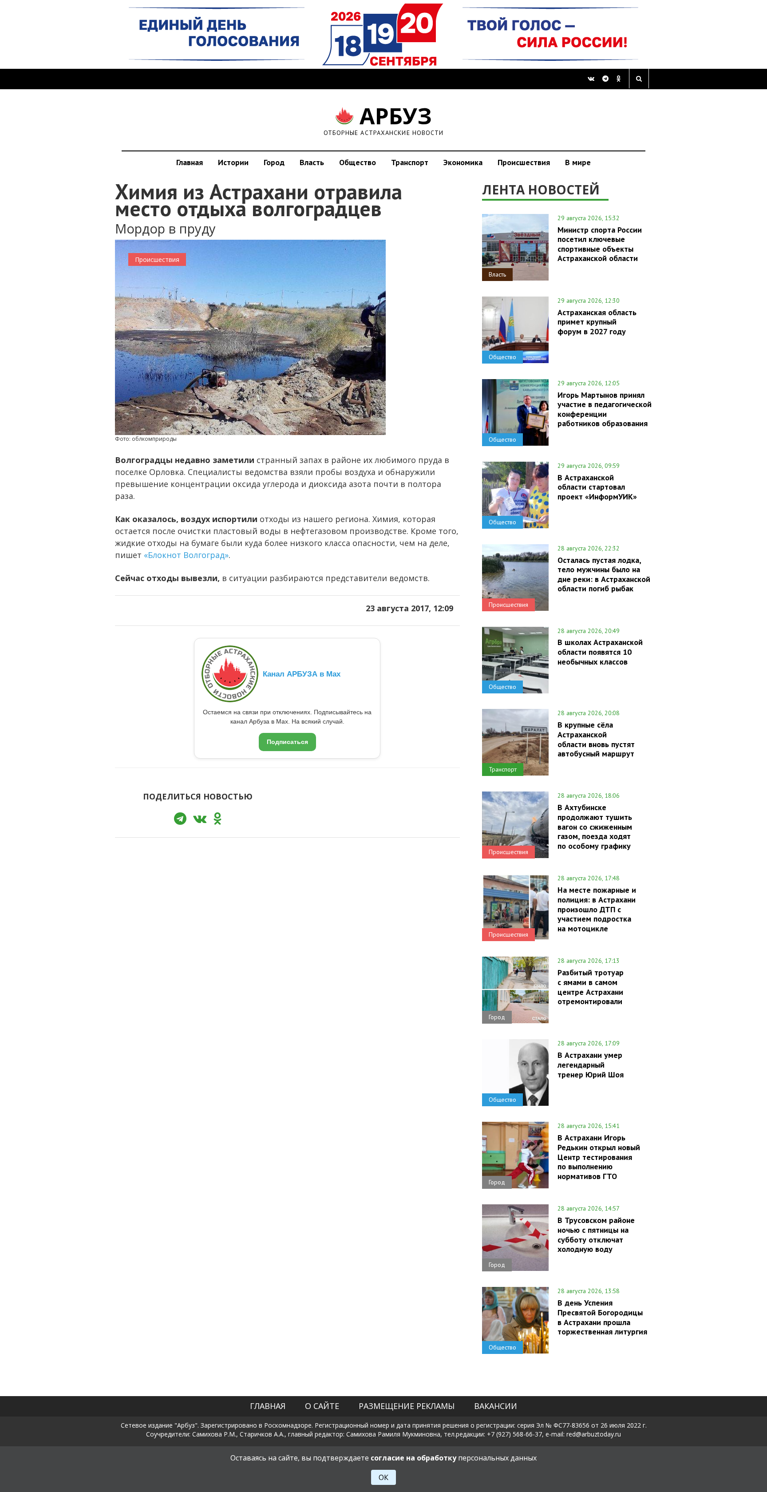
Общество (357, 162)
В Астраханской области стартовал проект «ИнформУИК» (597, 487)
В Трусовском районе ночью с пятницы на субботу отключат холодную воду (596, 1234)
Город (274, 162)
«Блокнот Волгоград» (186, 555)
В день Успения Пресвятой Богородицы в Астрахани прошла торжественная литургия (602, 1317)
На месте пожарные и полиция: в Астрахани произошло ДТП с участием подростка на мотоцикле (596, 909)
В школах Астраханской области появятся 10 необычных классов (600, 651)
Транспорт (409, 162)
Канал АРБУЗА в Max (301, 674)
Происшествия (524, 162)
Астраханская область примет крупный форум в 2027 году (597, 321)
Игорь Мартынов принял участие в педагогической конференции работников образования (604, 409)
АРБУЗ (384, 120)
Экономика (462, 162)
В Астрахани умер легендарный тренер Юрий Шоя (590, 1064)
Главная (189, 162)
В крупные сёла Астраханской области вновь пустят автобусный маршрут (596, 739)
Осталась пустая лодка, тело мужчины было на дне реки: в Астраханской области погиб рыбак (603, 574)
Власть (312, 162)
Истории (233, 162)
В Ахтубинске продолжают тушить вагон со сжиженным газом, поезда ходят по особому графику (594, 826)
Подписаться (287, 741)
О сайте (322, 1406)
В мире (578, 162)
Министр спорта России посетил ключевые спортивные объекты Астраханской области (599, 244)
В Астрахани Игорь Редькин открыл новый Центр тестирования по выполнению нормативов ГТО (598, 1156)
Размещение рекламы (407, 1406)
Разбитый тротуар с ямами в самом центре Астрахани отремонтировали (590, 986)
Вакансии (495, 1406)
